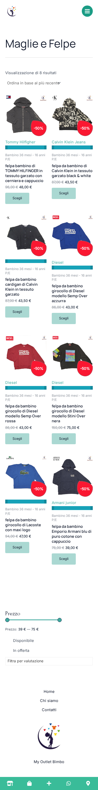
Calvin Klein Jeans (69, 142)
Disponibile (23, 640)
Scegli (17, 198)
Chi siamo (49, 700)
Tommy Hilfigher (20, 142)
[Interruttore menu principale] (87, 10)
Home (49, 691)
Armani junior (64, 502)
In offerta (21, 650)
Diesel (58, 262)
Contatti (49, 709)
